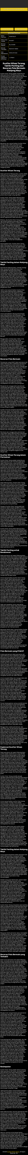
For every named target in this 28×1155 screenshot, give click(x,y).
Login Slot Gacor (21, 29)
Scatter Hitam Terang (13, 1151)
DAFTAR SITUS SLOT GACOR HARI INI (14, 9)
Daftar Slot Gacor (7, 29)
